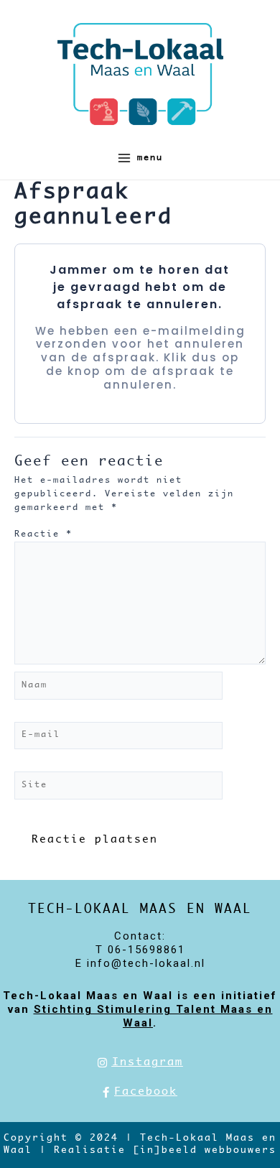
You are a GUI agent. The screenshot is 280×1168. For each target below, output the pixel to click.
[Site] (118, 788)
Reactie (43, 534)
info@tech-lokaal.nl (146, 963)
